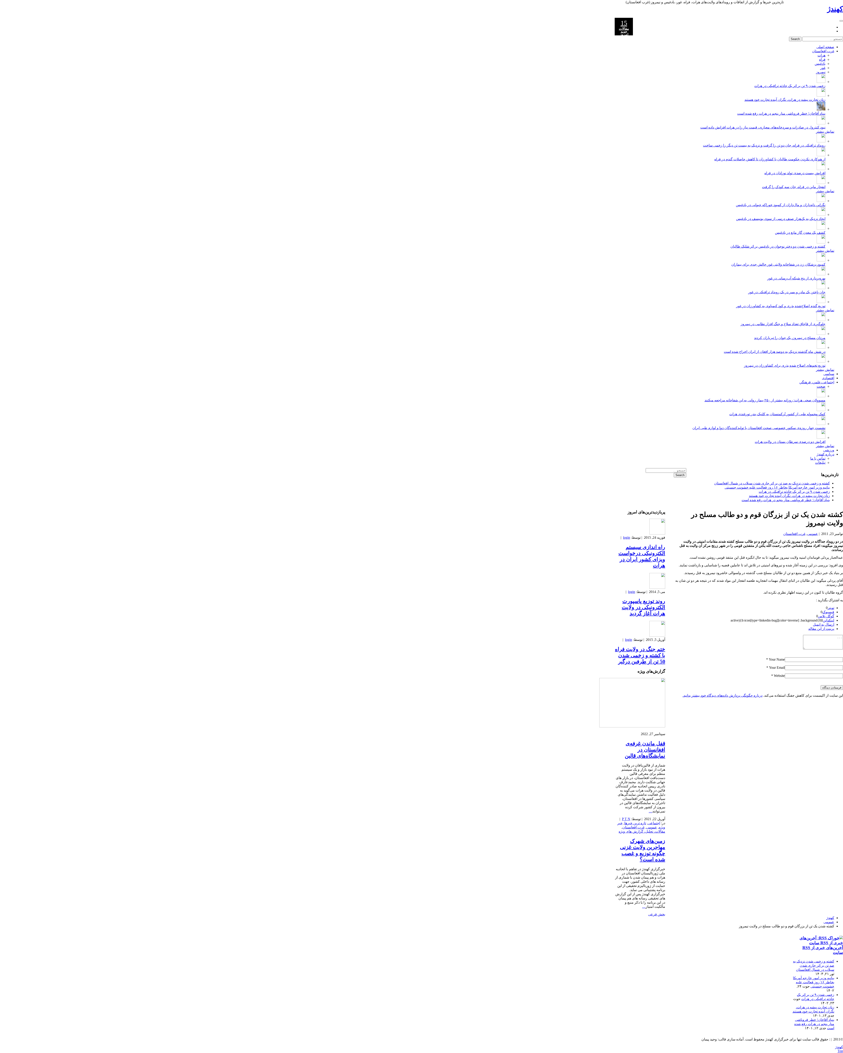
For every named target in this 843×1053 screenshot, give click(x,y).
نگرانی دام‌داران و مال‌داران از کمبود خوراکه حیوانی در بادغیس (780, 205)
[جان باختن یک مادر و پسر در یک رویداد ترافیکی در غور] (821, 288)
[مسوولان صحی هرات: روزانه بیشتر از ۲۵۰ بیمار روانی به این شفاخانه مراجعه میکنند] (821, 396)
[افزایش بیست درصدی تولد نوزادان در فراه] (821, 169)
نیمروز (820, 72)
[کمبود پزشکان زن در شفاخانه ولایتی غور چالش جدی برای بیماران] (821, 260)
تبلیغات (820, 462)
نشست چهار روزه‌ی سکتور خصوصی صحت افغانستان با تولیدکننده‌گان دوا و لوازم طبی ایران (758, 428)
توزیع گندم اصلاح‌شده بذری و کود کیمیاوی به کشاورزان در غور (780, 306)
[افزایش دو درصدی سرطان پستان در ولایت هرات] (821, 437)
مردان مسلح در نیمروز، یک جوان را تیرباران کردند (789, 338)
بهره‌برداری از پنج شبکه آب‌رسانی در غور (796, 278)
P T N (626, 819)
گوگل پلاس (826, 616)
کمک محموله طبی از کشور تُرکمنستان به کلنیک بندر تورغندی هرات (777, 414)
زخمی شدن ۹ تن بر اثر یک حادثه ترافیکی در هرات (789, 86)
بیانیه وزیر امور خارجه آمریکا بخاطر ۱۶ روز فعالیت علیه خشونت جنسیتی (777, 487)
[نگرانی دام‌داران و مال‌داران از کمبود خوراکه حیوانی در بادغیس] (821, 201)
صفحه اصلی (825, 47)
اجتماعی (654, 823)
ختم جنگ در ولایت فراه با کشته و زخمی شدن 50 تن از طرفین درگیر (640, 655)
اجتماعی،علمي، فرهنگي (816, 382)
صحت (821, 386)
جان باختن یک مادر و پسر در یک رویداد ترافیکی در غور (786, 292)
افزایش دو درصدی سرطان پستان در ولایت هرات (790, 442)
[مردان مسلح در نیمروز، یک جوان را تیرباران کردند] (821, 333)
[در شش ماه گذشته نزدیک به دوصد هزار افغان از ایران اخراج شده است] (821, 347)
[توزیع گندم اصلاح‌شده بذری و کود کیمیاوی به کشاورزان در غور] (821, 302)
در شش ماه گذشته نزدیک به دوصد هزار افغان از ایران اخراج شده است (774, 351)
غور (822, 68)
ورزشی (828, 450)
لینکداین (828, 620)
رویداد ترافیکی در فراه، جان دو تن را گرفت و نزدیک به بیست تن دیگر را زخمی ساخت (764, 145)
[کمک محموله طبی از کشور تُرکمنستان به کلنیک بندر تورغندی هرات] (821, 410)
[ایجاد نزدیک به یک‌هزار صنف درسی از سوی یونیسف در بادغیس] (821, 214)
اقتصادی (828, 378)
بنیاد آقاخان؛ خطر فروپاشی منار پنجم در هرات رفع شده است (781, 113)
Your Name (777, 659)
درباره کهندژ (825, 454)
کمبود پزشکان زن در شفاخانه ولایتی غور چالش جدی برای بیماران (778, 264)
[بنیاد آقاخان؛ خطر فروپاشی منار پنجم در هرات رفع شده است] (821, 109)
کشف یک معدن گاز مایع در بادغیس (800, 232)
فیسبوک (828, 612)
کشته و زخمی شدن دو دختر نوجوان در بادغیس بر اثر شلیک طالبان (777, 246)
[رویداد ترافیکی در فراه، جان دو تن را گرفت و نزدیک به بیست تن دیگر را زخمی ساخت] (821, 141)
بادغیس (820, 63)
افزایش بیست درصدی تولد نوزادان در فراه (794, 173)
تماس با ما (817, 458)
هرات (821, 55)
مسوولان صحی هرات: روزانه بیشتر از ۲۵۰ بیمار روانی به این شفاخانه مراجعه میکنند (764, 400)
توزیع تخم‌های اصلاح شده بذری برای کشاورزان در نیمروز (784, 365)
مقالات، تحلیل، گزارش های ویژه (642, 831)
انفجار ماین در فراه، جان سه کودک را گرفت (793, 187)
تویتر (831, 608)
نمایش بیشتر (825, 131)
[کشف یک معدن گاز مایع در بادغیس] (821, 228)
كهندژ (835, 9)
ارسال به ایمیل (823, 624)
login (626, 537)
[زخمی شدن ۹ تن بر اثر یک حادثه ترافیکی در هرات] (821, 81)
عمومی (812, 534)
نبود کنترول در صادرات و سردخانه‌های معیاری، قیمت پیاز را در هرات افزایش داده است (762, 127)
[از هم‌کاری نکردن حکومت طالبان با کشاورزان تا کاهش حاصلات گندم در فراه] (821, 155)
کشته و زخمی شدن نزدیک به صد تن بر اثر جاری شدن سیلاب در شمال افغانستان (772, 483)
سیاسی (828, 374)
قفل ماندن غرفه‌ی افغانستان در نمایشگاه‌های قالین (645, 750)
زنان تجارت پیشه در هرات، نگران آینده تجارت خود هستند (784, 99)
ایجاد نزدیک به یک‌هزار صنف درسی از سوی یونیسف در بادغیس (780, 219)
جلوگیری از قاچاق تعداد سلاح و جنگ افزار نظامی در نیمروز (783, 324)
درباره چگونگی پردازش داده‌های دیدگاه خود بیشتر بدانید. (722, 695)
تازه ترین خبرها (635, 823)
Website (779, 676)
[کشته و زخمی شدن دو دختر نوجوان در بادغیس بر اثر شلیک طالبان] (821, 242)
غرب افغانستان (823, 51)
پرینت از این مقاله (821, 629)
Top (840, 1051)
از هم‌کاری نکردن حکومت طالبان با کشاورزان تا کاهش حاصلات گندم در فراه (769, 159)
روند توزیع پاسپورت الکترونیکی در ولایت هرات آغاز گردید (643, 607)
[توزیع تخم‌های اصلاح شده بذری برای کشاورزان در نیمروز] (821, 361)
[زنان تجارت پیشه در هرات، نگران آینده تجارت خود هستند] (821, 95)
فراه (822, 59)
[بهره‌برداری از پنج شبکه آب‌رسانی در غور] (821, 274)
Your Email (777, 667)
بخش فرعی (656, 914)
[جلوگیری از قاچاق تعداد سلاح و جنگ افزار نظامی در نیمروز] (821, 320)
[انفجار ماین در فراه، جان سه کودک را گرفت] (821, 183)
